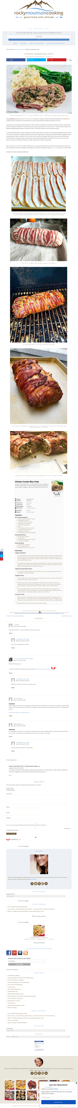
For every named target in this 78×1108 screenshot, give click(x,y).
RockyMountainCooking (39, 1043)
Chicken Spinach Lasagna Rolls (43, 669)
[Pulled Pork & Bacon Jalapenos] (32, 1085)
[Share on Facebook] (1, 552)
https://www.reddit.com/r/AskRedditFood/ (19, 712)
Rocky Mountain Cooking (38, 13)
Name (8, 807)
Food (36, 1046)
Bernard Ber (17, 698)
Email (8, 812)
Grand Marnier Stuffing (39, 937)
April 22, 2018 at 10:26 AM (22, 641)
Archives (8, 1036)
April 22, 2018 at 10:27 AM (22, 680)
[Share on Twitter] (1, 556)
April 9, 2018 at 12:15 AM (20, 700)
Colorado (36, 1047)
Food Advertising (21, 846)
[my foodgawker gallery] (39, 916)
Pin (60, 493)
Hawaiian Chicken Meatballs (19, 1022)
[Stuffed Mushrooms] (21, 1095)
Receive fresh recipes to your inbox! (19, 958)
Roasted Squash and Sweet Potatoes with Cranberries (22, 996)
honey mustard (45, 612)
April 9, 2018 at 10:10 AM (20, 626)
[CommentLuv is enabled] (13, 841)
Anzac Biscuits (11, 1003)
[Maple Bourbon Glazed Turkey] (32, 1095)
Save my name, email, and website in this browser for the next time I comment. (26, 825)
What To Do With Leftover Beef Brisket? (18, 911)
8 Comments (49, 56)
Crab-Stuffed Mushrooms (14, 989)
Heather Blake (30, 512)
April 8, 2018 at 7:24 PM (19, 726)
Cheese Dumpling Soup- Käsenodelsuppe (18, 982)
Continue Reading (39, 942)
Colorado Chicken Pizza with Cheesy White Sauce (20, 977)
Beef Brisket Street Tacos (37, 911)
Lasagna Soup (11, 987)
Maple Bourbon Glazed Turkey (15, 994)
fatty (39, 612)
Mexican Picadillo (12, 1007)
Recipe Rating (9, 788)
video (15, 146)
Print (56, 493)
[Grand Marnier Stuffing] (39, 930)
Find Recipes (9, 1028)
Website (8, 818)
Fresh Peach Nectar (49, 909)
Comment (9, 793)
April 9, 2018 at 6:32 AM (19, 660)
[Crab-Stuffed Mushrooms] (9, 1095)
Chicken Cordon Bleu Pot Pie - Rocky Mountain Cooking (23, 766)
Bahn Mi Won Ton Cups (14, 1000)
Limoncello (15, 1020)
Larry (15, 624)
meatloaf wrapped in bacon (57, 612)
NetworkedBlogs (38, 1041)
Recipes (54, 610)
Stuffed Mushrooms (13, 991)
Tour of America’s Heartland (15, 998)
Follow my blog (40, 1049)
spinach (67, 612)
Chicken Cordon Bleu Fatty (30, 612)
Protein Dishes (47, 610)
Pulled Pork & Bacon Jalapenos (16, 980)
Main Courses (32, 610)
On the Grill (40, 610)
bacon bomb (19, 612)
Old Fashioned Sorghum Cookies (16, 1005)
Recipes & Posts (10, 894)
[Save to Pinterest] (1, 559)
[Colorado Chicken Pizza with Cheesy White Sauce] (21, 1085)
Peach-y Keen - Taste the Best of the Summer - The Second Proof (25, 909)
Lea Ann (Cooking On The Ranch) (22, 658)
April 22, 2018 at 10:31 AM (22, 744)
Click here (53, 147)
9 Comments (51, 939)
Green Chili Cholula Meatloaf (15, 984)
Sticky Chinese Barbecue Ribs (19, 906)
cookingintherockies (21, 639)
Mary (9, 1022)
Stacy (9, 1020)
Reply (10, 633)
